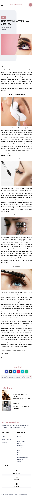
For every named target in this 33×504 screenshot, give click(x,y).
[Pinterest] (16, 485)
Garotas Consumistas (16, 5)
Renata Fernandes (6, 27)
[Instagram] (16, 472)
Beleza (3, 17)
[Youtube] (16, 478)
